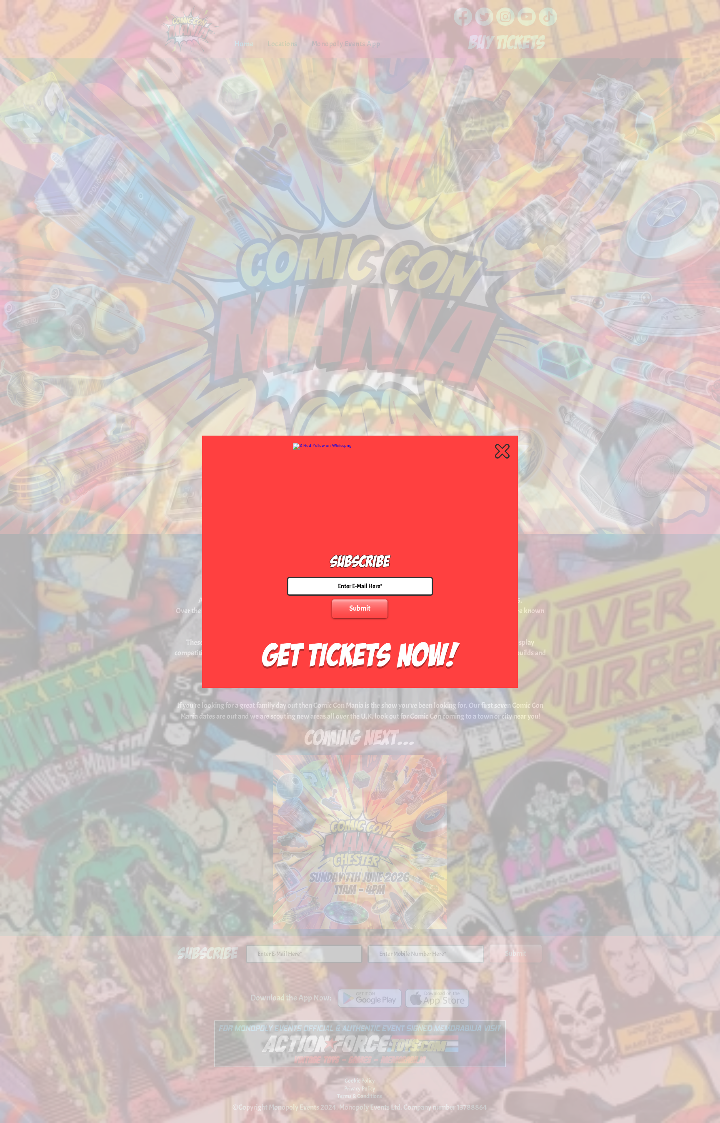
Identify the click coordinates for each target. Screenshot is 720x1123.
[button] (502, 451)
